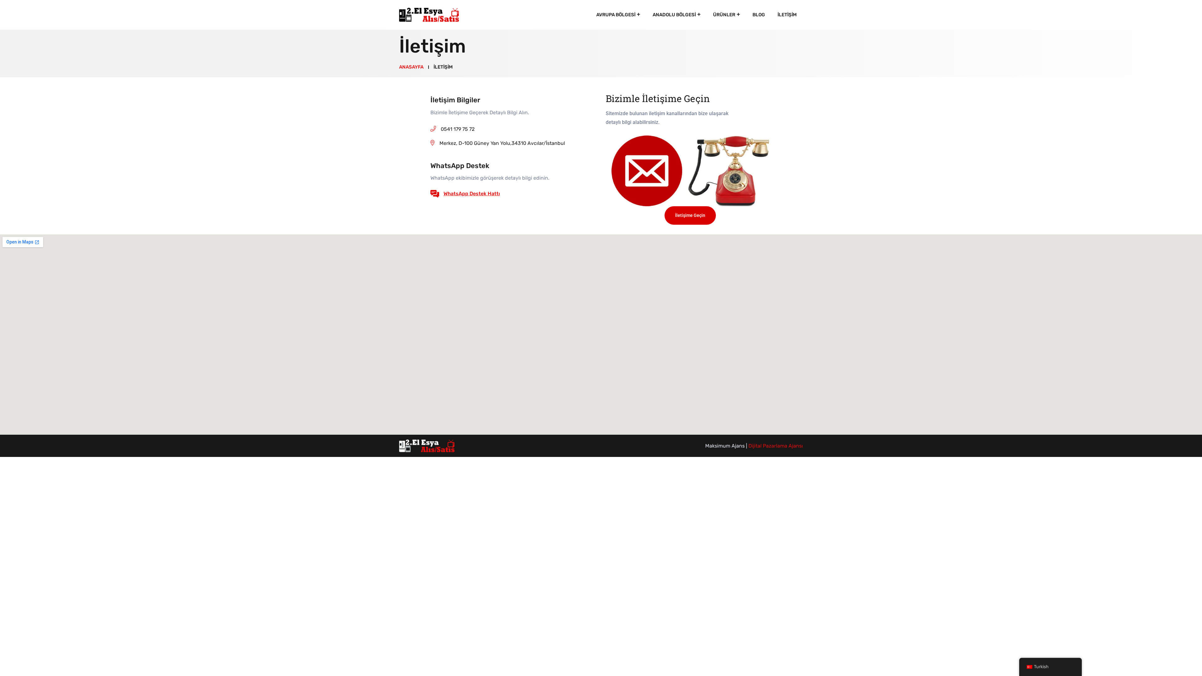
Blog (759, 15)
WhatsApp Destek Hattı (472, 194)
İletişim (787, 15)
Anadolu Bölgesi (674, 15)
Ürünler (724, 15)
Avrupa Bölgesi (615, 15)
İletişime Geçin (690, 215)
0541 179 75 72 (458, 129)
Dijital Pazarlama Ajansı (775, 446)
